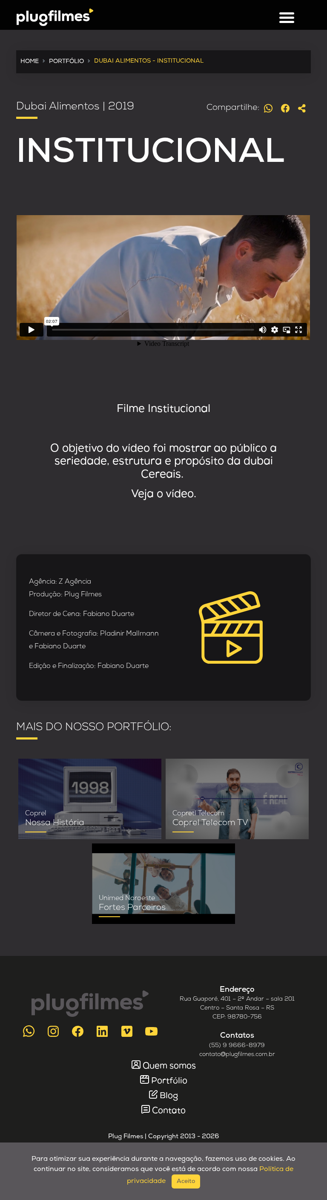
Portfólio (169, 1081)
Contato (169, 1111)
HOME (29, 61)
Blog (169, 1096)
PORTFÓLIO (66, 61)
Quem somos (169, 1066)
